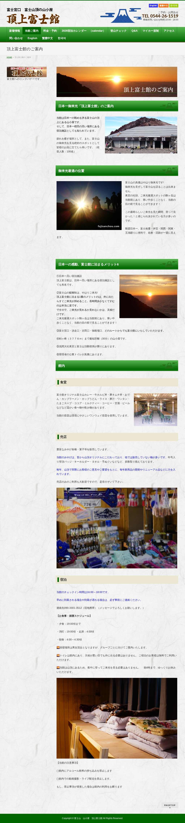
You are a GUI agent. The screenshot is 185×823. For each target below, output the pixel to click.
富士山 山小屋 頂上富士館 (88, 818)
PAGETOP (170, 805)
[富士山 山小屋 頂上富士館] (33, 20)
